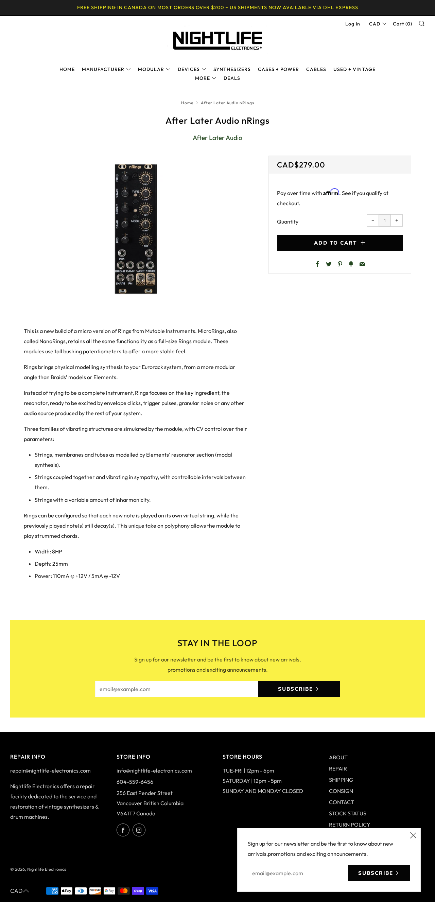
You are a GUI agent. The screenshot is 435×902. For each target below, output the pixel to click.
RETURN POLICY (349, 824)
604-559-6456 (135, 781)
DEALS (232, 78)
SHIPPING (341, 779)
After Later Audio (217, 138)
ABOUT (338, 757)
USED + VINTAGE (354, 69)
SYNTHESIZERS (232, 69)
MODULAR (151, 69)
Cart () (402, 24)
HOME (67, 69)
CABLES (316, 69)
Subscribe (295, 689)
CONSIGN (341, 791)
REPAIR (338, 768)
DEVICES (189, 69)
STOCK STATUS (347, 813)
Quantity (287, 221)
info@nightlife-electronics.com (154, 770)
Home (187, 102)
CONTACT (341, 802)
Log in (352, 24)
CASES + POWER (278, 69)
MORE (202, 78)
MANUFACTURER (103, 69)
